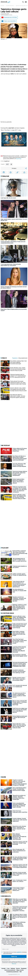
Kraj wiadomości (23, 358)
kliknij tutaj (14, 963)
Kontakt (4, 968)
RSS (21, 971)
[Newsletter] (4, 172)
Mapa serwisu (20, 970)
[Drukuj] (11, 172)
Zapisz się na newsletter (10, 21)
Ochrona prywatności (9, 970)
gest (7, 164)
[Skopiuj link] (17, 172)
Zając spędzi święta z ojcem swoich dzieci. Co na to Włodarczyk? (14, 220)
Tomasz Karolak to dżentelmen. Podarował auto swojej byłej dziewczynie (13, 242)
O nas (8, 968)
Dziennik (2, 5)
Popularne (14, 358)
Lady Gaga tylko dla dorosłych (8, 198)
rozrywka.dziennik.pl (10, 5)
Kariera (18, 968)
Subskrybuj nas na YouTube (10, 17)
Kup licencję (18, 158)
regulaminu (19, 952)
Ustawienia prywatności (12, 971)
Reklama (13, 968)
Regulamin (23, 968)
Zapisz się (14, 956)
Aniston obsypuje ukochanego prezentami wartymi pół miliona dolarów (14, 287)
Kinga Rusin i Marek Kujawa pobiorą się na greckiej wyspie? (14, 310)
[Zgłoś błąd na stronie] (24, 172)
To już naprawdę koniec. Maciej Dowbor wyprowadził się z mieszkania (11, 265)
